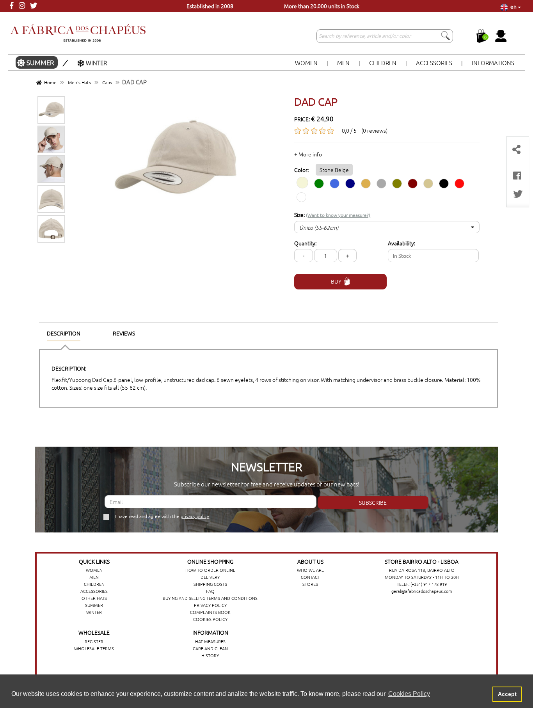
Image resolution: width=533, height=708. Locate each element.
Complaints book (210, 612)
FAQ (210, 591)
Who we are (310, 570)
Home (49, 82)
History (210, 655)
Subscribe (373, 502)
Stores (310, 584)
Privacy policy (210, 605)
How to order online (210, 570)
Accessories (434, 63)
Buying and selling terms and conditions (210, 598)
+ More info (308, 154)
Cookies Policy (210, 619)
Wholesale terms (94, 648)
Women (307, 63)
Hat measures (210, 641)
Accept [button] (507, 694)
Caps (107, 82)
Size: (332, 214)
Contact (310, 577)
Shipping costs (210, 584)
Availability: (401, 243)
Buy (336, 281)
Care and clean (210, 648)
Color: (321, 170)
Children (383, 63)
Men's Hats (79, 82)
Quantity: (305, 243)
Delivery (210, 577)
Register (94, 641)
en (513, 6)
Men (344, 63)
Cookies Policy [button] (409, 693)
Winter (96, 63)
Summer (41, 62)
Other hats (94, 598)
